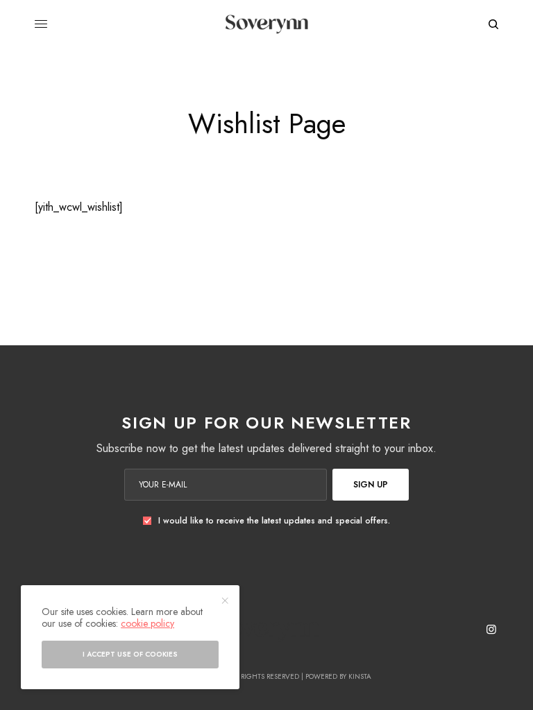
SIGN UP (370, 484)
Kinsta (359, 676)
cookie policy (147, 623)
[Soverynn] (266, 24)
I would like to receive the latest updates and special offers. (274, 521)
